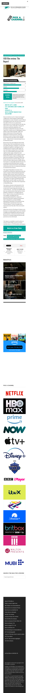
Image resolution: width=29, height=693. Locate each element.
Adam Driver (10, 235)
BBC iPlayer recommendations (12, 605)
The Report (22, 239)
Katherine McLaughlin (8, 102)
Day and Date (10, 237)
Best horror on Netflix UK (11, 610)
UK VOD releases (9, 640)
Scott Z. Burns (15, 239)
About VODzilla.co (9, 601)
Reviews (21, 55)
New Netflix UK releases (11, 618)
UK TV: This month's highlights (12, 638)
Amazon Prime (8, 55)
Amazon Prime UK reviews (11, 616)
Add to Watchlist (8, 232)
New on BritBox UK (9, 627)
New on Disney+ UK (10, 623)
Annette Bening (17, 235)
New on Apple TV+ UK (10, 625)
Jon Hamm (16, 237)
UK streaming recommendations (13, 629)
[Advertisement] (14, 39)
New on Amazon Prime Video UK (13, 621)
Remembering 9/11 (7, 239)
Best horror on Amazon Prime (12, 607)
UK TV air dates (8, 636)
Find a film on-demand (10, 612)
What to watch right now (11, 603)
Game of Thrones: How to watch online (14, 634)
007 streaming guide (10, 632)
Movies (16, 55)
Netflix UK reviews (9, 614)
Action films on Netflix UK (11, 653)
